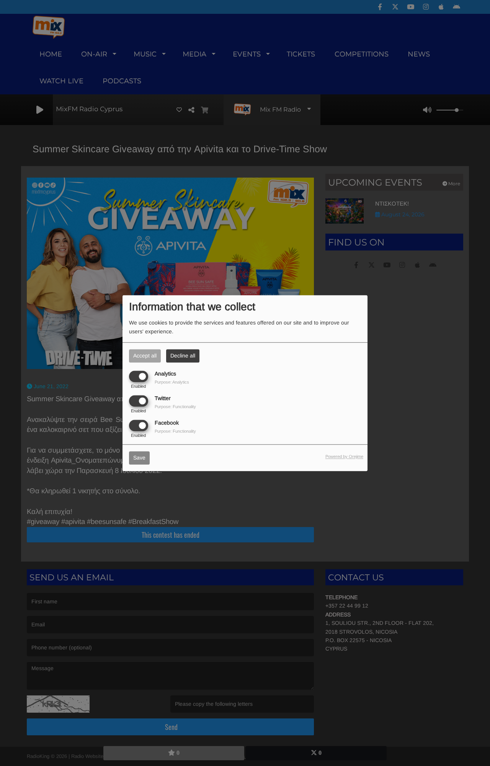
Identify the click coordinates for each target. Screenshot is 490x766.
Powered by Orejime (344, 456)
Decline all (182, 356)
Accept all (145, 356)
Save (139, 458)
